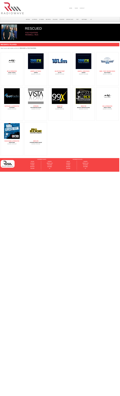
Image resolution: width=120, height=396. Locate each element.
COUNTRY (62, 19)
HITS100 (28, 19)
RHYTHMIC (84, 19)
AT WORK (41, 19)
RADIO (76, 8)
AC (91, 19)
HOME (70, 8)
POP (77, 19)
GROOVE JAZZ (69, 19)
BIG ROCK (48, 19)
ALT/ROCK (34, 19)
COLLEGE (55, 19)
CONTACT (82, 8)
